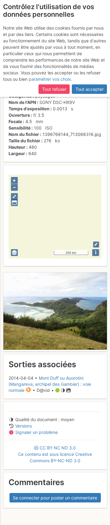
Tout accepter (89, 89)
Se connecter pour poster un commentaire (55, 497)
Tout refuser (54, 89)
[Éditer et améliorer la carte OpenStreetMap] (96, 244)
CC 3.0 (55, 454)
